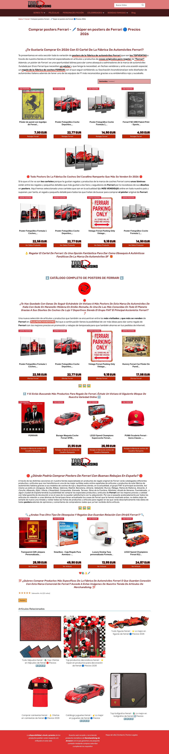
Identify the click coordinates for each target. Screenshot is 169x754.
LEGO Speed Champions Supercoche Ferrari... (101, 436)
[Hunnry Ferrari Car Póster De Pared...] (136, 346)
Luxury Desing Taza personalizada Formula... (101, 553)
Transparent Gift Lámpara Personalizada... (33, 553)
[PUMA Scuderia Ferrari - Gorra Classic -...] (136, 417)
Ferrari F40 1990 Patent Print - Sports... (136, 123)
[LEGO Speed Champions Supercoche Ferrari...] (101, 417)
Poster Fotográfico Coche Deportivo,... (67, 123)
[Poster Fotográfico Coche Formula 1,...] (101, 104)
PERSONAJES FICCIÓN (73, 13)
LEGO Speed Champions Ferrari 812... (136, 553)
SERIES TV (38, 13)
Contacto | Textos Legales (127, 735)
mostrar (111, 81)
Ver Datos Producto (32, 245)
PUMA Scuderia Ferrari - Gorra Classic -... (136, 436)
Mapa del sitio (111, 735)
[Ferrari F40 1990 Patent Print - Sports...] (136, 104)
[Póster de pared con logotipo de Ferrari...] (33, 104)
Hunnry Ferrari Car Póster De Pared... (136, 365)
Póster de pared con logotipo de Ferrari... (33, 123)
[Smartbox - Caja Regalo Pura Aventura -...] (67, 534)
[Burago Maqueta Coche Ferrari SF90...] (67, 417)
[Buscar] (142, 5)
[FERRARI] (33, 417)
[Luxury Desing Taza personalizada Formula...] (101, 534)
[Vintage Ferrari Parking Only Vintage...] (101, 212)
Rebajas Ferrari (33, 136)
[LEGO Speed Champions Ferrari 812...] (136, 534)
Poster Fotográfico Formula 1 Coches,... (33, 232)
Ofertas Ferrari (32, 378)
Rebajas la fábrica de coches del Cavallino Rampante (33, 449)
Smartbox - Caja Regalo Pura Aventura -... (67, 553)
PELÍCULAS (54, 13)
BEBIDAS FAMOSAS (117, 13)
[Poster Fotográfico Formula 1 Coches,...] (33, 212)
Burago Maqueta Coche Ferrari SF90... (67, 436)
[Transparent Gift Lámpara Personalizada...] (33, 534)
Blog (133, 13)
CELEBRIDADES (94, 13)
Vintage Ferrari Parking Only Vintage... (101, 232)
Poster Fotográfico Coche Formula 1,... (102, 123)
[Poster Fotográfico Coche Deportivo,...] (67, 104)
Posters (22, 600)
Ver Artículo (32, 566)
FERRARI (32, 435)
